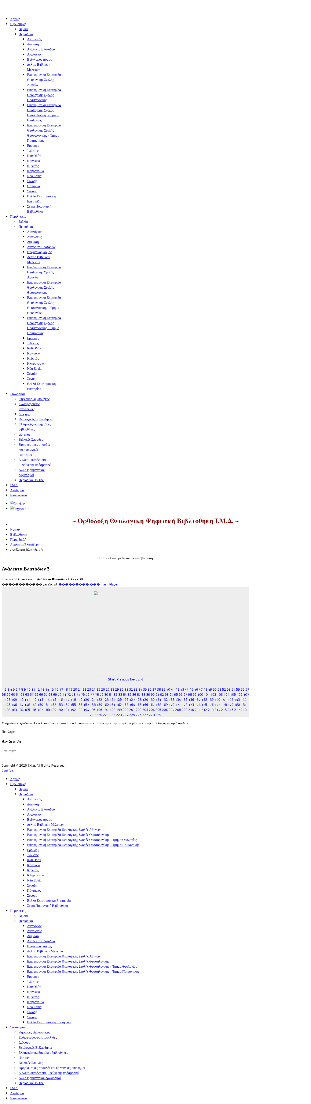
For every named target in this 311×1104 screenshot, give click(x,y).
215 (224, 709)
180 (237, 704)
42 (177, 689)
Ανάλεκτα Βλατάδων (24, 544)
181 (243, 704)
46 (196, 689)
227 (145, 714)
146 (14, 704)
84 (125, 694)
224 (125, 714)
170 (171, 704)
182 (7, 709)
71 (64, 694)
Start (112, 679)
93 (167, 694)
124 (112, 699)
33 (136, 689)
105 (233, 694)
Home (14, 529)
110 (20, 699)
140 (217, 699)
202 (139, 709)
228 (152, 714)
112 (34, 699)
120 (86, 699)
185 (27, 709)
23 (89, 689)
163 (125, 704)
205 (158, 709)
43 (182, 689)
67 (46, 694)
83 (120, 694)
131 (158, 699)
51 (219, 689)
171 (178, 704)
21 (80, 689)
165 (139, 704)
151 (47, 704)
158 (93, 704)
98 (190, 694)
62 (22, 694)
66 (41, 694)
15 (52, 689)
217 (237, 709)
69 (55, 694)
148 (27, 704)
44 (187, 689)
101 (207, 694)
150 (40, 704)
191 (66, 709)
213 (211, 709)
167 (152, 704)
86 (134, 694)
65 (36, 694)
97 (185, 694)
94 (171, 694)
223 (119, 714)
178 (224, 704)
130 (152, 699)
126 (125, 699)
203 (145, 709)
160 (106, 704)
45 (191, 689)
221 (106, 714)
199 (119, 709)
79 (101, 694)
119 (80, 699)
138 (204, 699)
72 (69, 694)
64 (32, 694)
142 (230, 699)
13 (42, 689)
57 (247, 689)
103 (220, 694)
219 (93, 714)
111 (27, 699)
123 (106, 699)
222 (112, 714)
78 (97, 694)
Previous (123, 679)
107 (246, 694)
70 (60, 694)
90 (153, 694)
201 (132, 709)
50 (215, 689)
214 (217, 709)
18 (66, 689)
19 (70, 689)
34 (140, 689)
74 (78, 694)
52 (224, 689)
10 (28, 689)
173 (191, 704)
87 (139, 694)
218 (243, 709)
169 (165, 704)
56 (243, 689)
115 (53, 699)
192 (73, 709)
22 (84, 689)
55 (238, 689)
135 (184, 699)
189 (53, 709)
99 (195, 694)
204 (152, 709)
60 (13, 694)
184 (20, 709)
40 (168, 689)
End (140, 679)
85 (129, 694)
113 (40, 699)
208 (178, 709)
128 (139, 699)
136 (191, 699)
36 (149, 689)
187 (40, 709)
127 (132, 699)
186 (34, 709)
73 (74, 694)
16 (56, 689)
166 (145, 704)
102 (213, 694)
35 (145, 689)
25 (98, 689)
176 (211, 704)
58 (4, 694)
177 (217, 704)
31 (126, 689)
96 (181, 694)
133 (171, 699)
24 (94, 689)
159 (99, 704)
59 (8, 694)
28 (112, 689)
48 (205, 689)
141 (224, 699)
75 (83, 694)
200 (125, 709)
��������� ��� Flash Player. (88, 584)
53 (229, 689)
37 (154, 689)
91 (157, 694)
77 (92, 694)
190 (60, 709)
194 (86, 709)
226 (139, 714)
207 (171, 709)
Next (133, 679)
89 (148, 694)
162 (119, 704)
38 (159, 689)
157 (86, 704)
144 (243, 699)
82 (115, 694)
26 (103, 689)
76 (87, 694)
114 (47, 699)
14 (47, 689)
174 (198, 704)
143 (237, 699)
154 (66, 704)
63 (27, 694)
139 (211, 699)
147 (20, 704)
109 (14, 699)
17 (61, 689)
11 (33, 689)
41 (173, 689)
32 (131, 689)
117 (66, 699)
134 (178, 699)
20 (75, 689)
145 (7, 704)
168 (158, 704)
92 (162, 694)
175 (204, 704)
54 (233, 689)
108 (7, 699)
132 (165, 699)
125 (119, 699)
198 (112, 709)
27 (108, 689)
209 (184, 709)
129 (145, 699)
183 (14, 709)
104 (226, 694)
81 (111, 694)
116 (60, 699)
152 (53, 704)
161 (112, 704)
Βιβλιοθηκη (18, 534)
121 (93, 699)
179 (230, 704)
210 (191, 709)
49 (210, 689)
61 (18, 694)
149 (34, 704)
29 (117, 689)
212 (204, 709)
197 (106, 709)
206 (165, 709)
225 (132, 714)
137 (198, 699)
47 (201, 689)
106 (239, 694)
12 (38, 689)
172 (184, 704)
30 (122, 689)
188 (47, 709)
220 (99, 714)
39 (163, 689)
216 (230, 709)
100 (200, 694)
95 (176, 694)
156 (80, 704)
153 (60, 704)
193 (80, 709)
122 (99, 699)
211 (198, 709)
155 (73, 704)
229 (158, 714)
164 (132, 704)
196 (99, 709)
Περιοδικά (17, 539)
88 (143, 694)
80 (106, 694)
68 (50, 694)
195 (93, 709)
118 (73, 699)
